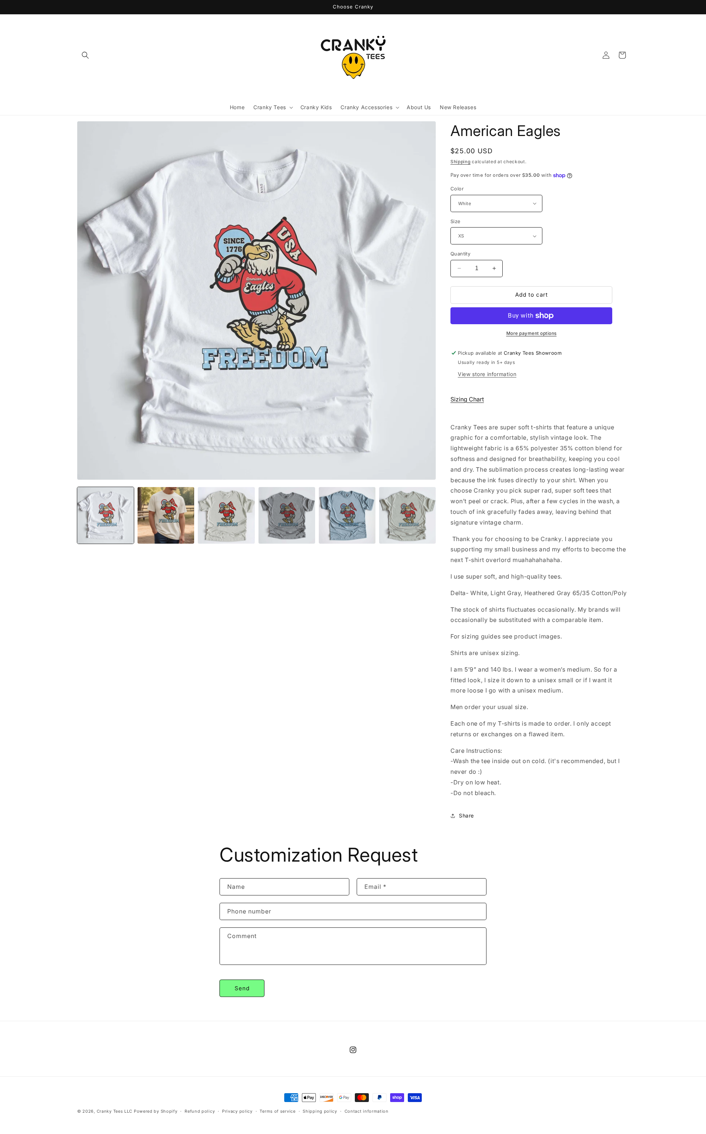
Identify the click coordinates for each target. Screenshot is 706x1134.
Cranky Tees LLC (115, 1111)
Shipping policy (320, 1110)
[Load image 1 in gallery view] (105, 515)
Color (457, 189)
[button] (85, 55)
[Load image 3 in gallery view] (226, 515)
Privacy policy (237, 1110)
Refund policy (200, 1110)
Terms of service (277, 1110)
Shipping (460, 161)
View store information (487, 374)
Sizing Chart (467, 399)
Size (455, 221)
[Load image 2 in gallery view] (166, 515)
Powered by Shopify (156, 1111)
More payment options (531, 333)
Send (242, 988)
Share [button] (466, 815)
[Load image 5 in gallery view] (347, 515)
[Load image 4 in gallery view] (286, 515)
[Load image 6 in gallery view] (407, 515)
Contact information (367, 1110)
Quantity (460, 254)
